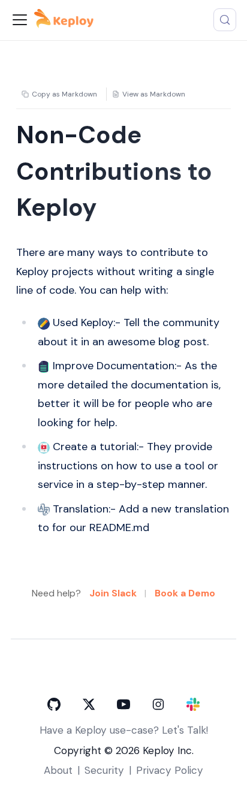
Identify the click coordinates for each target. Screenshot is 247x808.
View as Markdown (153, 94)
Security (104, 770)
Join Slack (113, 593)
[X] (88, 704)
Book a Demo (185, 593)
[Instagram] (158, 704)
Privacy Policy (169, 770)
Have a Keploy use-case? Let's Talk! (124, 730)
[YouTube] (123, 704)
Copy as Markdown (64, 94)
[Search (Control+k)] (224, 19)
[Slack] (193, 704)
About (58, 770)
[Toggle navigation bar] (20, 20)
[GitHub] (54, 704)
